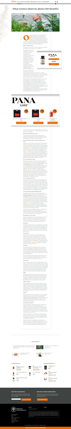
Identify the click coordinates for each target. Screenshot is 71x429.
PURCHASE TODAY (54, 64)
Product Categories (25, 1)
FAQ (12, 416)
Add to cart (21, 122)
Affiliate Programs (14, 414)
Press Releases (33, 1)
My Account (13, 415)
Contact (19, 3)
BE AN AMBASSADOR (42, 399)
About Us (39, 1)
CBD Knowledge (45, 1)
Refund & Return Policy (15, 417)
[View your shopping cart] (55, 4)
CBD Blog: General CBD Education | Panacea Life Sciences (23, 14)
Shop (18, 1)
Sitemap (13, 422)
